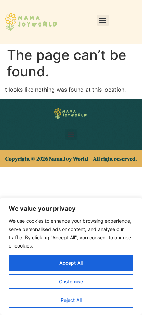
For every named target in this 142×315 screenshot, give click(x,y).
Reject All (71, 300)
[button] (103, 20)
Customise (71, 281)
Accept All (71, 263)
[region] (71, 256)
